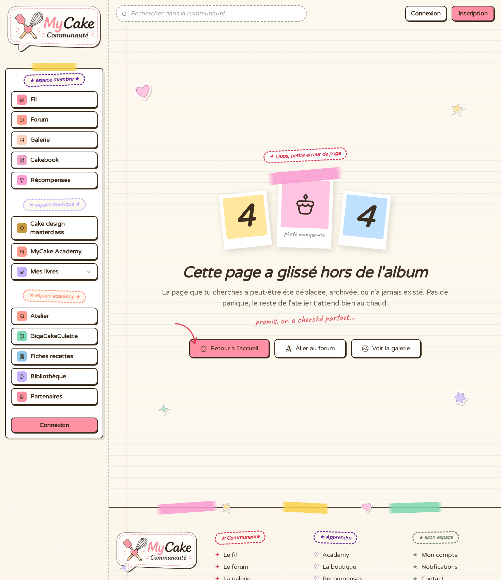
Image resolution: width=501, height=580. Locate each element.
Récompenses (50, 180)
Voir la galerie (391, 348)
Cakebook (44, 160)
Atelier (39, 316)
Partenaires (46, 396)
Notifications (439, 566)
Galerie (40, 139)
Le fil (230, 554)
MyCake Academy (55, 251)
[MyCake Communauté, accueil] (54, 29)
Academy (335, 554)
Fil (33, 99)
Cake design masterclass (47, 228)
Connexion (54, 425)
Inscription (473, 13)
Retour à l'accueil (234, 348)
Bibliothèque (48, 376)
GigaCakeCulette (54, 336)
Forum (39, 119)
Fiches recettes (51, 356)
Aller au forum (315, 348)
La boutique (339, 566)
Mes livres (44, 271)
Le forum (235, 566)
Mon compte (439, 554)
